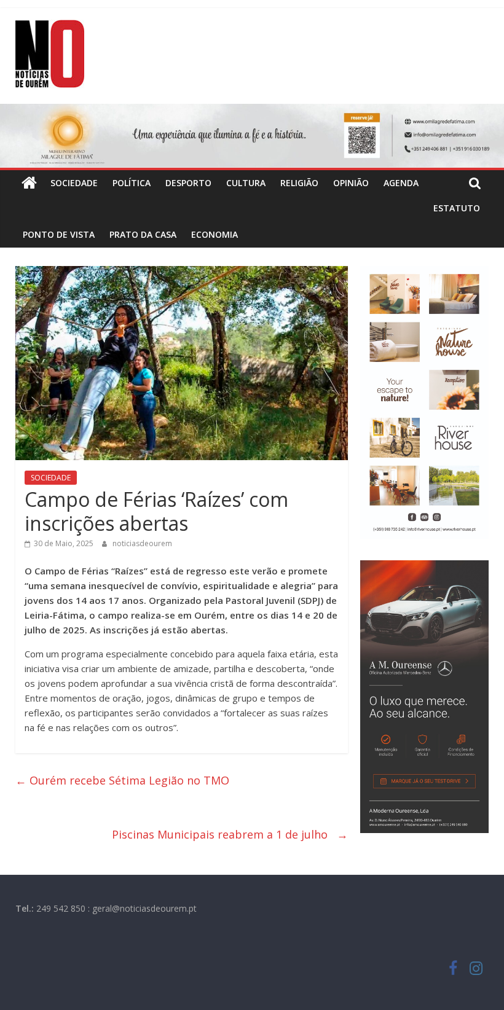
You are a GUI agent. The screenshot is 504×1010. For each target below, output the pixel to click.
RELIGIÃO (299, 183)
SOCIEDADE (74, 183)
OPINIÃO (351, 183)
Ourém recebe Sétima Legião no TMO (123, 780)
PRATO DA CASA (142, 234)
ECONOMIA (214, 234)
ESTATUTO (456, 208)
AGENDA (401, 183)
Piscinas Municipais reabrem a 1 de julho (230, 834)
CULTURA (246, 183)
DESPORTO (188, 183)
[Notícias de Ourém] (29, 183)
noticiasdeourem (142, 543)
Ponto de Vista (59, 234)
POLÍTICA (131, 183)
